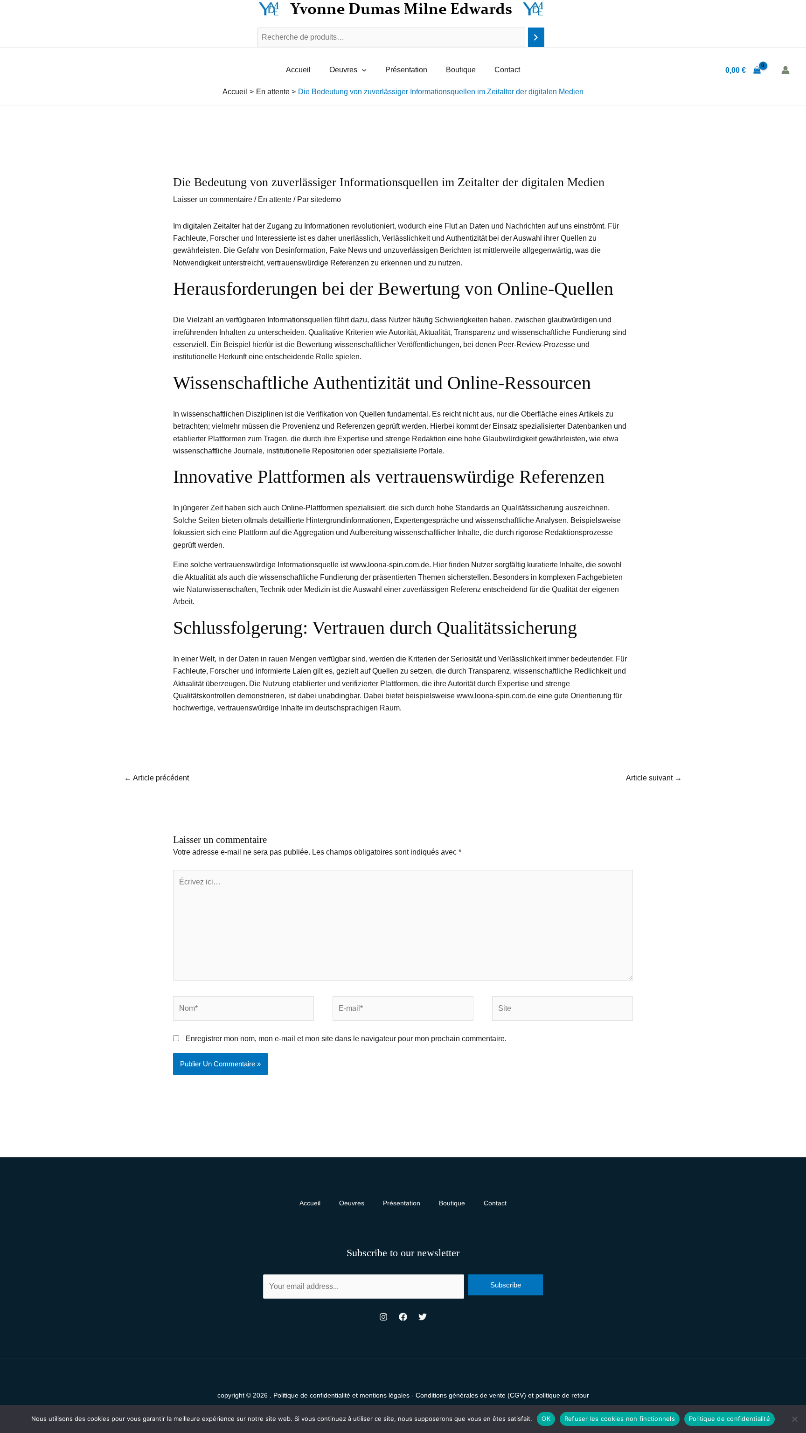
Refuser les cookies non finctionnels (619, 1418)
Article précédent (156, 778)
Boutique (461, 70)
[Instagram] (383, 1317)
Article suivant (654, 778)
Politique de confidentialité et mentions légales (341, 1395)
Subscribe (505, 1285)
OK (546, 1418)
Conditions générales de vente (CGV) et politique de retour (502, 1395)
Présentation (406, 70)
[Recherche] (536, 38)
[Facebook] (403, 1317)
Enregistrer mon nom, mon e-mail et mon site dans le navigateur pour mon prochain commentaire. (346, 1039)
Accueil (298, 70)
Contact (507, 70)
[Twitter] (422, 1317)
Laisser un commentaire (212, 199)
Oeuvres (343, 70)
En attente (275, 199)
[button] (362, 70)
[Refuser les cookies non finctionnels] (794, 1419)
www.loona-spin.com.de (389, 565)
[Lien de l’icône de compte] (785, 70)
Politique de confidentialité (729, 1418)
